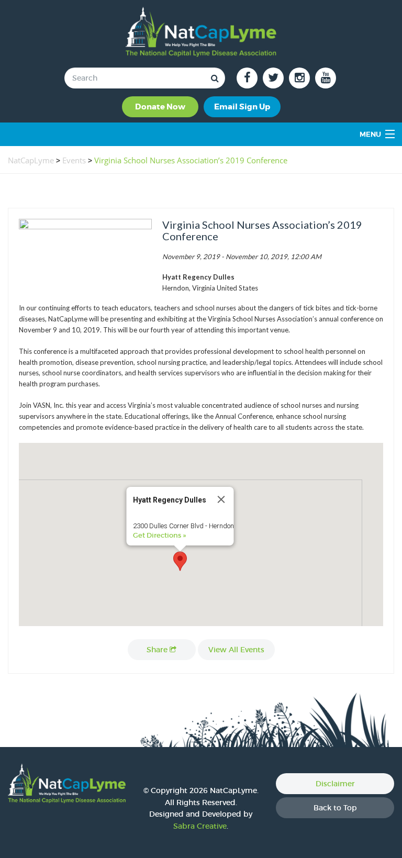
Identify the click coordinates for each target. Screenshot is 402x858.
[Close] (221, 499)
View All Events (236, 649)
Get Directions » (159, 535)
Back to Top (335, 807)
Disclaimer (335, 783)
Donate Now (160, 107)
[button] (180, 561)
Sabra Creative (200, 826)
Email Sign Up (242, 107)
